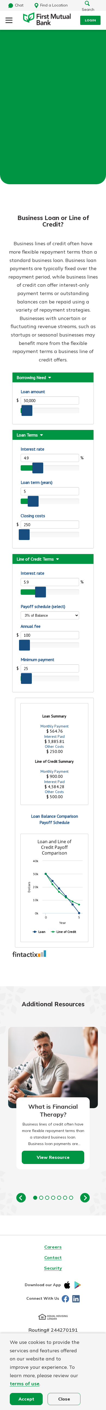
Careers (53, 1247)
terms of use (24, 1383)
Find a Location (54, 5)
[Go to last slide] (21, 1197)
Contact (53, 1257)
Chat (19, 5)
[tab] (35, 1198)
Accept (26, 1399)
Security (53, 1268)
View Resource (53, 1157)
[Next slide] (85, 1197)
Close (64, 1399)
